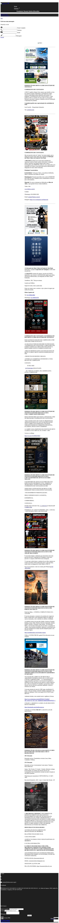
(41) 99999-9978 (34, 297)
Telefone (19, 30)
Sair (2, 18)
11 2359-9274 (43, 505)
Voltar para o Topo (5, 921)
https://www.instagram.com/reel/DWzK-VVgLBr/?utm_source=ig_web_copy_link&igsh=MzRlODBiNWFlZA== (40, 699)
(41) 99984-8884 (31, 295)
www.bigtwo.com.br (30, 189)
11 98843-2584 (28, 507)
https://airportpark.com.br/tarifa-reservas (34, 707)
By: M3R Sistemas (5, 920)
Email (18, 32)
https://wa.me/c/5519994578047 (32, 435)
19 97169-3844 (29, 368)
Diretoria (17, 8)
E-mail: (2, 910)
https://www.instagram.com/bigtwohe (39, 199)
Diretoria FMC (4, 14)
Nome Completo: (5, 909)
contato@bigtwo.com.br (34, 197)
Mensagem (19, 35)
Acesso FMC (7, 917)
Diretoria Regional (5, 15)
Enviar (2, 37)
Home (15, 6)
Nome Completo (21, 28)
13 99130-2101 (30, 109)
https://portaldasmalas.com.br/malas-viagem (35, 632)
